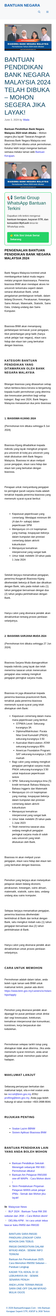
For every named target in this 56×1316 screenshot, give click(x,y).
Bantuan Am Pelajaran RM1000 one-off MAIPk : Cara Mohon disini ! (31, 1178)
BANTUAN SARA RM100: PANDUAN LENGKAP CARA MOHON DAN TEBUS (25, 1238)
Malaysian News (18, 1206)
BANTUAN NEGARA (22, 5)
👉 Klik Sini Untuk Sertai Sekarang (25, 237)
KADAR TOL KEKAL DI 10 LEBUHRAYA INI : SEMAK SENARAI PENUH (23, 1276)
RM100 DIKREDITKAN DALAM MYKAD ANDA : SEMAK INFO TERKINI (26, 1250)
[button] (39, 11)
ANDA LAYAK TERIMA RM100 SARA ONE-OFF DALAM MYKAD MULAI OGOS (27, 1288)
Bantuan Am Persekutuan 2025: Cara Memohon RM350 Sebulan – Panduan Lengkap (27, 1263)
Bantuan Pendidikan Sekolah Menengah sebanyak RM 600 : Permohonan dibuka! (29, 1167)
